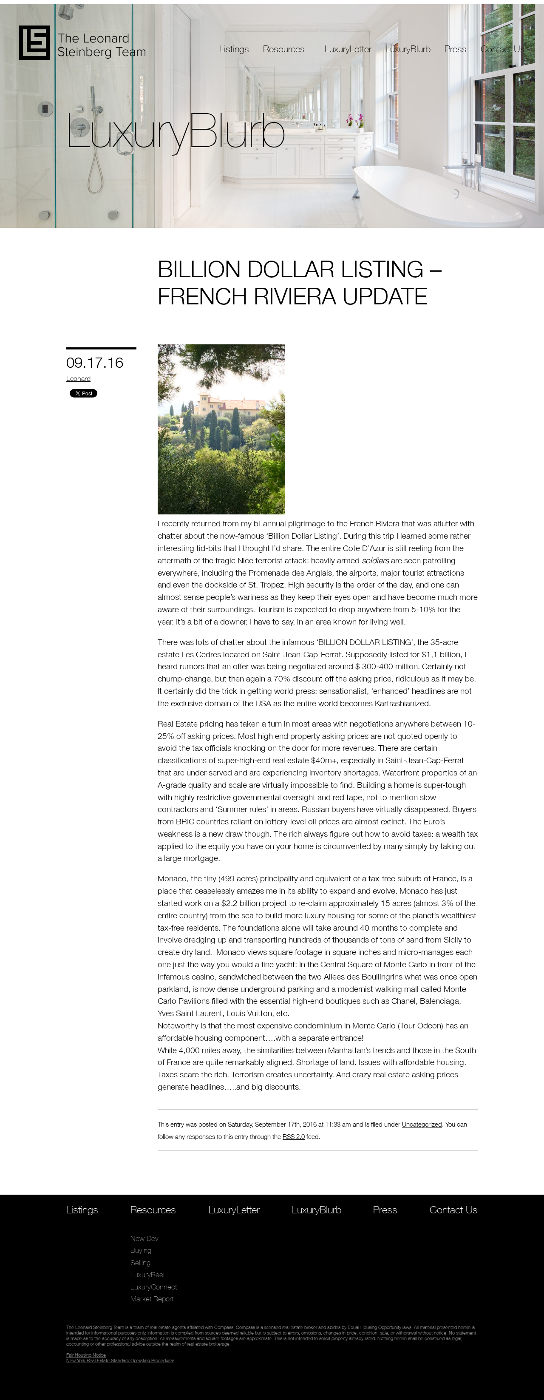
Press (456, 48)
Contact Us (503, 48)
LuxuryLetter (348, 48)
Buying (273, 79)
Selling (273, 91)
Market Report (285, 126)
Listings (234, 48)
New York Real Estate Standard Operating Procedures (120, 1360)
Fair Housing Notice (86, 1354)
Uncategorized (422, 1124)
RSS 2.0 (294, 1136)
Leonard (78, 378)
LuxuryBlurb (408, 48)
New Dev (277, 67)
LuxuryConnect (287, 115)
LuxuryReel (280, 103)
